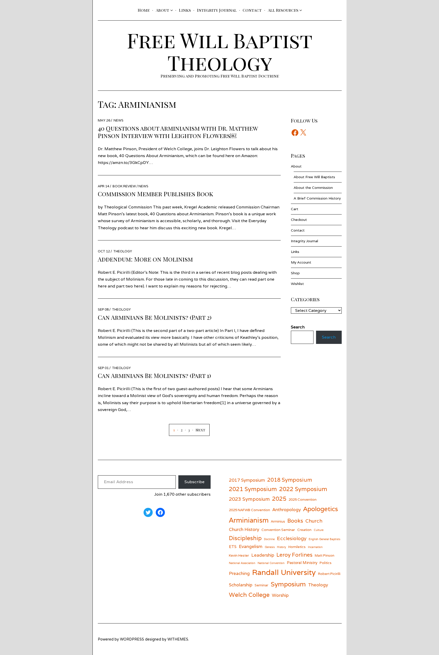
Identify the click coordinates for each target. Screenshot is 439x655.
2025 (279, 498)
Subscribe (194, 481)
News (118, 120)
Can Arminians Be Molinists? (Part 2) (155, 317)
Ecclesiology (291, 538)
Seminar (261, 585)
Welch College (249, 595)
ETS (233, 546)
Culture (318, 530)
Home (144, 10)
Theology (122, 251)
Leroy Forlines (294, 554)
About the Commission (313, 187)
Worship (280, 595)
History (281, 547)
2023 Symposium (249, 499)
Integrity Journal (217, 10)
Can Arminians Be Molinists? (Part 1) (154, 375)
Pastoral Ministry (302, 562)
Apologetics (320, 509)
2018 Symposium (289, 479)
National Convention (271, 563)
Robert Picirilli (329, 573)
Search (329, 337)
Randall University (284, 572)
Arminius (278, 521)
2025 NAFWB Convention (249, 510)
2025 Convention (303, 499)
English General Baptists (324, 539)
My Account (301, 262)
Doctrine (269, 539)
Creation (304, 529)
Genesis (270, 547)
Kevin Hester (239, 555)
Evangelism (250, 546)
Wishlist (297, 283)
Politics (326, 562)
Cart (294, 209)
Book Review (124, 186)
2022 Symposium (303, 489)
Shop (295, 273)
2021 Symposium (253, 489)
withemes (177, 639)
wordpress (132, 639)
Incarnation (315, 547)
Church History (244, 529)
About (162, 10)
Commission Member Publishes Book (155, 194)
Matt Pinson (324, 555)
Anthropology (286, 509)
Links (185, 10)
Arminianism (249, 520)
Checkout (299, 219)
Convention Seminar (278, 529)
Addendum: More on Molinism (145, 259)
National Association (242, 563)
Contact (252, 10)
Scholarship (240, 585)
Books (295, 520)
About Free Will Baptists (314, 177)
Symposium (288, 584)
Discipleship (245, 538)
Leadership (262, 555)
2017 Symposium (247, 480)
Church (313, 520)
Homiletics (297, 546)
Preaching (239, 573)
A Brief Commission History (317, 198)
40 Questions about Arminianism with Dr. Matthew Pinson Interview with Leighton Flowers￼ (178, 132)
